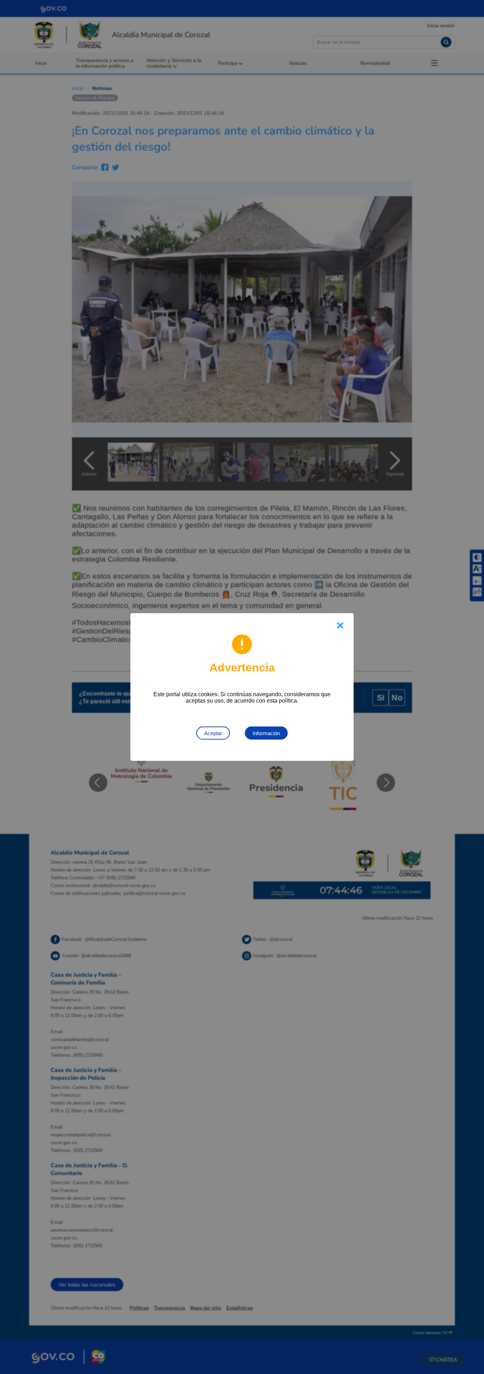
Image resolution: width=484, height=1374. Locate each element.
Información (266, 733)
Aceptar (213, 733)
